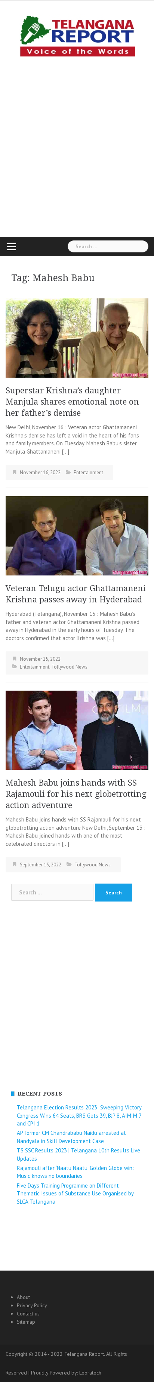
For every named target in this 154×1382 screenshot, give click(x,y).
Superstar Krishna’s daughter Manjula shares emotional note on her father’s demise (72, 402)
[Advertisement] (77, 145)
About (23, 1297)
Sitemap (26, 1321)
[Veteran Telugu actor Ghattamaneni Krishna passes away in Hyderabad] (77, 535)
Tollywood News (69, 667)
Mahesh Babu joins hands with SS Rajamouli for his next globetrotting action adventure (76, 794)
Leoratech (90, 1372)
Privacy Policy (32, 1305)
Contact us (28, 1313)
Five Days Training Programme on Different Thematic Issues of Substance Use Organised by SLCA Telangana (75, 1193)
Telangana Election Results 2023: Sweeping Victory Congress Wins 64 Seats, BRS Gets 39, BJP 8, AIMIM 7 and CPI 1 (79, 1115)
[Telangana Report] (77, 34)
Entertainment (88, 472)
